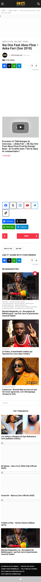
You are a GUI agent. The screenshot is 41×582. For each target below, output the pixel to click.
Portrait (5, 302)
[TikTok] (6, 213)
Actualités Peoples (8, 387)
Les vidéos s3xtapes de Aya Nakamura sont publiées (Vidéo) (18, 437)
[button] (2, 4)
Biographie (5, 349)
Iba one (18, 42)
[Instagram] (20, 205)
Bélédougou (30, 303)
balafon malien (20, 303)
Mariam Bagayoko (20, 305)
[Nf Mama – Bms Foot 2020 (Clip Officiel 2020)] (20, 453)
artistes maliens (7, 303)
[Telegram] (34, 205)
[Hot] (35, 273)
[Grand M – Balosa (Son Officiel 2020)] (20, 482)
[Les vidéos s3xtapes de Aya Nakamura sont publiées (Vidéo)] (20, 424)
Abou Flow (7, 42)
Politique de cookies (29, 569)
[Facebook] (6, 205)
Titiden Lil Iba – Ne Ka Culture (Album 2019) (18, 524)
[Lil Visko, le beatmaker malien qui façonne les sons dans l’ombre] (20, 333)
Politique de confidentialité (12, 571)
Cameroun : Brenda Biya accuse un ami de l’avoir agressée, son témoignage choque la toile (19, 391)
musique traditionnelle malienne (26, 307)
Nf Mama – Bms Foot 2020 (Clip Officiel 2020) (19, 467)
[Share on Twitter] (9, 66)
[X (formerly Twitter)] (13, 205)
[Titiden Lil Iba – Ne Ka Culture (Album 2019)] (20, 510)
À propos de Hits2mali (10, 566)
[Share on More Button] (20, 579)
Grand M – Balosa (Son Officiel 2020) (17, 495)
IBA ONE (18, 248)
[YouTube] (27, 205)
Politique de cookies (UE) (11, 574)
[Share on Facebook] (4, 66)
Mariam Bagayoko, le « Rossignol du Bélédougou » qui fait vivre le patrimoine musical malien (20, 313)
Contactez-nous (27, 566)
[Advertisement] (20, 93)
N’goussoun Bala (7, 308)
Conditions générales (10, 569)
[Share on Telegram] (19, 66)
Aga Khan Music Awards (17, 302)
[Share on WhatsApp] (14, 66)
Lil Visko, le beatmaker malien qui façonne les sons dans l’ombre (17, 352)
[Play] (20, 127)
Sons (25, 42)
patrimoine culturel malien (24, 308)
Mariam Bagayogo (8, 305)
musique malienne (8, 307)
